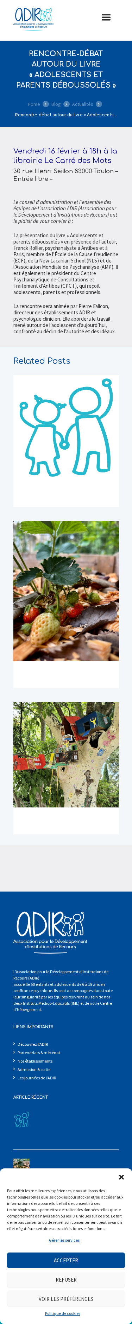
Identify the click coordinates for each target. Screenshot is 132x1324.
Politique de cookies (62, 1313)
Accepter (66, 1260)
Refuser (66, 1279)
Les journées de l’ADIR (37, 1077)
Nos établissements (35, 1061)
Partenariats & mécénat (39, 1052)
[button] (121, 1177)
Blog (56, 104)
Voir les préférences (66, 1299)
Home (34, 104)
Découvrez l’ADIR (33, 1044)
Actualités (82, 104)
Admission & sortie (34, 1069)
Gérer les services (64, 1240)
